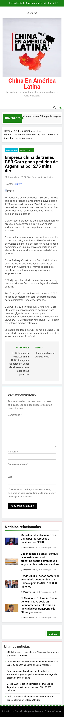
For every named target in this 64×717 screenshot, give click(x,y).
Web (10, 476)
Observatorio (13, 176)
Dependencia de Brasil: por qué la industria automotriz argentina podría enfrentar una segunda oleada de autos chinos (30, 3)
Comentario (15, 415)
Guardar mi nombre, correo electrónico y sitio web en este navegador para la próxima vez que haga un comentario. (32, 493)
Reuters (18, 183)
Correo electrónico (18, 464)
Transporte (26, 150)
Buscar (53, 633)
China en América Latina (32, 83)
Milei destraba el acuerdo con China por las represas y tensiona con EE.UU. (38, 539)
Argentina (11, 150)
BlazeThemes (54, 711)
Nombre (13, 451)
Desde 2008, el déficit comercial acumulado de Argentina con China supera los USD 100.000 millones (30, 687)
